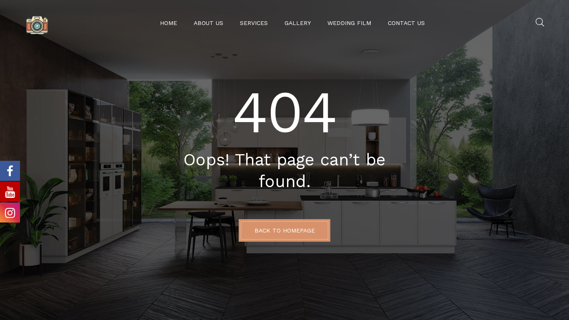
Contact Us (406, 23)
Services (254, 23)
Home (168, 23)
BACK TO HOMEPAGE (285, 230)
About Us (208, 23)
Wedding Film (349, 23)
